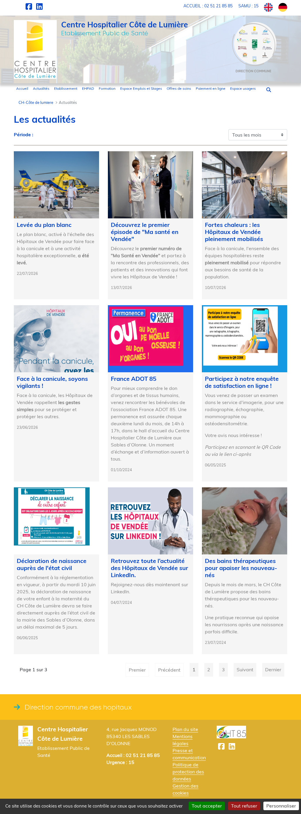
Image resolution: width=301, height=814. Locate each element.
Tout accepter (207, 806)
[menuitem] (22, 89)
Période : (23, 134)
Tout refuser (244, 806)
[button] (268, 89)
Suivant (245, 669)
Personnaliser (281, 806)
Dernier (273, 669)
